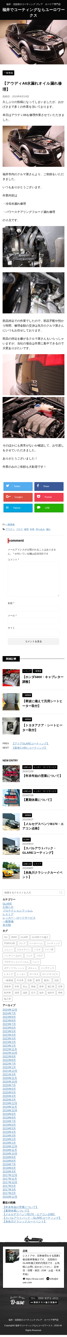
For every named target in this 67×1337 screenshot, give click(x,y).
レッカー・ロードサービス (19, 917)
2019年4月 (9, 1132)
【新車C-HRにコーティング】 (29, 747)
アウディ (10, 529)
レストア (8, 914)
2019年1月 (9, 1142)
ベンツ (35, 962)
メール (12, 615)
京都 (29, 980)
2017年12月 (10, 1175)
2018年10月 (10, 1153)
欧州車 (7, 992)
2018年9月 (9, 1157)
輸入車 (7, 999)
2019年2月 (9, 1139)
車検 (60, 992)
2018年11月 (10, 1150)
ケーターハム (36, 943)
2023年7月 (9, 1024)
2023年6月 (9, 1027)
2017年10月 (10, 1182)
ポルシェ (32, 968)
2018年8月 (9, 1160)
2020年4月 (9, 1096)
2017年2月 (9, 1193)
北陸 (56, 980)
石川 (33, 992)
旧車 (60, 986)
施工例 (51, 986)
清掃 (17, 992)
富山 (25, 986)
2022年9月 (9, 1056)
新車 (41, 986)
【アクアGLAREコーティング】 (30, 743)
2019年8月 (9, 1117)
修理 (26, 529)
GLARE (7, 903)
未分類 (7, 925)
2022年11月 (10, 1049)
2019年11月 (10, 1106)
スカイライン (23, 949)
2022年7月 (9, 1063)
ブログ (19, 529)
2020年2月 (9, 1099)
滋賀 (25, 992)
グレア (22, 943)
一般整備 (10, 524)
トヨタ (37, 949)
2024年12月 (10, 1009)
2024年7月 (9, 1013)
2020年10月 (10, 1081)
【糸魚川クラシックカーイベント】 (25, 1221)
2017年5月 (9, 1186)
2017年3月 (9, 1189)
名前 (11, 603)
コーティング (53, 943)
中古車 (20, 980)
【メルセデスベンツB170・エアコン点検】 (29, 1214)
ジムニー (8, 949)
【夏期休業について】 (37, 799)
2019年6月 (9, 1124)
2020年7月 (9, 1085)
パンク (29, 955)
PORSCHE (9, 943)
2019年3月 (9, 1135)
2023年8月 (9, 1020)
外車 (32, 529)
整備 (33, 986)
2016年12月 (10, 1196)
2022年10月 (10, 1053)
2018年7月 (9, 1164)
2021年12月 (10, 1070)
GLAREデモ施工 (40, 937)
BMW (14, 937)
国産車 (7, 986)
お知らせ (8, 907)
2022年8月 (9, 1060)
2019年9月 (9, 1114)
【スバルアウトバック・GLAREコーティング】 (32, 1217)
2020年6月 (9, 1088)
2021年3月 (9, 1074)
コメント (13, 559)
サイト (11, 627)
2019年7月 (9, 1121)
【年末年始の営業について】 (42, 776)
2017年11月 (10, 1178)
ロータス (34, 974)
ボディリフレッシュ (14, 968)
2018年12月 (10, 1146)
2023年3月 (9, 1038)
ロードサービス (50, 974)
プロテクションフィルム (18, 910)
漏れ (48, 529)
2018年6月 (9, 1168)
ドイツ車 (48, 949)
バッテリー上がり (13, 955)
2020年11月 (10, 1078)
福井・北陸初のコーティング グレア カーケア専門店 (34, 1320)
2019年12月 (10, 1103)
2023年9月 (9, 1017)
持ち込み (40, 529)
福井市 (51, 992)
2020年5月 (9, 1092)
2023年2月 (9, 1042)
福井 (41, 992)
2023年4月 (9, 1035)
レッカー (21, 974)
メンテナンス (47, 968)
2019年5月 (9, 1128)
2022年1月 (9, 1067)
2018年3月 (9, 1171)
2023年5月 (9, 1031)
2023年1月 (9, 1045)
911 (6, 937)
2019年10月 (10, 1110)
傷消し (47, 980)
